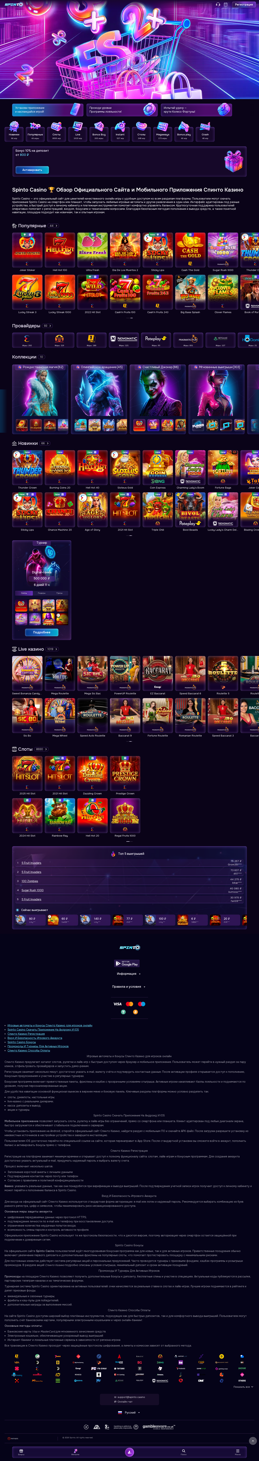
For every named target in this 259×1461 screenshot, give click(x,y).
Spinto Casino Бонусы (22, 1042)
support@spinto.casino (131, 1397)
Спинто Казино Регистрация (26, 1034)
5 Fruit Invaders (31, 863)
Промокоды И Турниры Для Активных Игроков (38, 1046)
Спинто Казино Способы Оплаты (29, 1050)
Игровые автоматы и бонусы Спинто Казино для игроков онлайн (50, 1025)
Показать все (242, 1386)
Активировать (32, 170)
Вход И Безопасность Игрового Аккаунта (35, 1038)
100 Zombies (30, 881)
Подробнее (41, 632)
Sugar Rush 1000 (33, 890)
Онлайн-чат (125, 1401)
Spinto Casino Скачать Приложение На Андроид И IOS (43, 1029)
